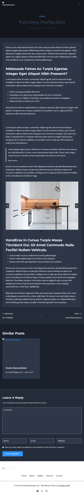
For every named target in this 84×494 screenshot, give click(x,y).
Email (34, 441)
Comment (8, 410)
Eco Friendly (7, 316)
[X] (42, 491)
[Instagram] (46, 491)
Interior (42, 16)
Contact (59, 476)
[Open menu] (79, 4)
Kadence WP (64, 485)
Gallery (40, 476)
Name (6, 441)
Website (61, 441)
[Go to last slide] (7, 205)
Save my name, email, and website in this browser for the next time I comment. (34, 447)
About (32, 476)
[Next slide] (76, 205)
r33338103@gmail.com (37, 28)
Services (49, 476)
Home (23, 476)
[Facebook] (37, 491)
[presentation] (21, 350)
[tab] (41, 231)
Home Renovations (73, 316)
